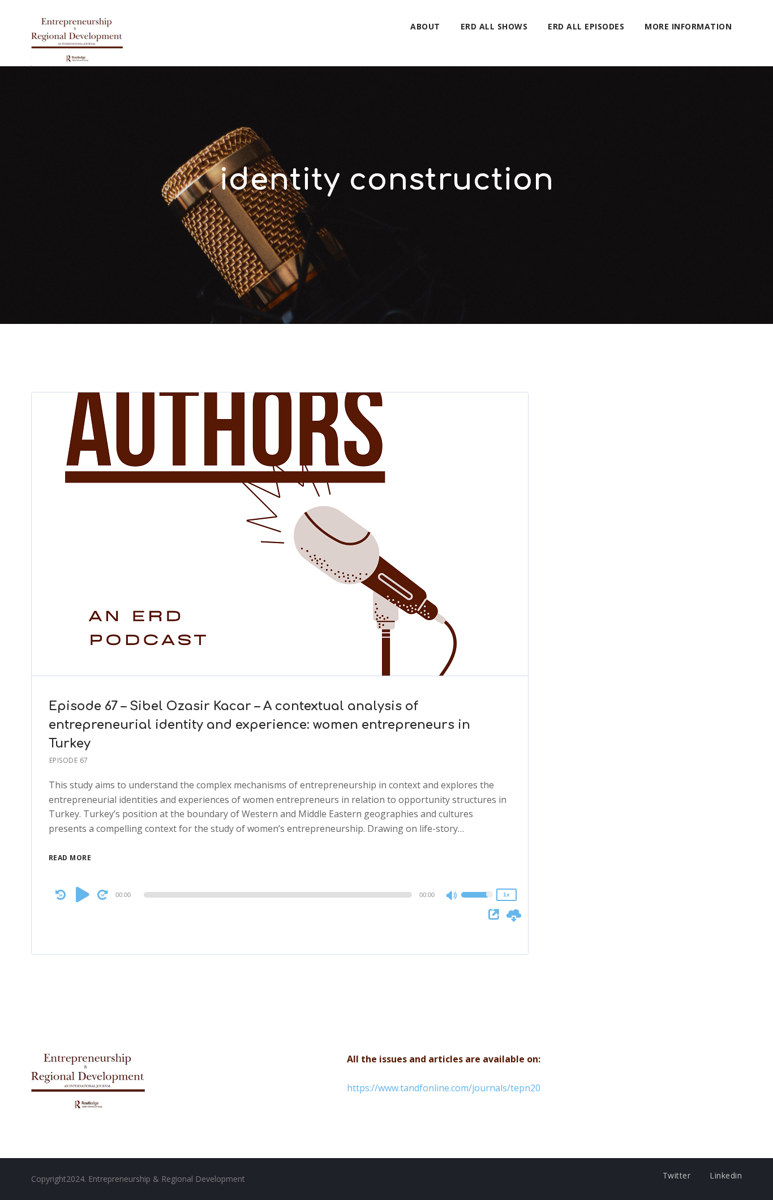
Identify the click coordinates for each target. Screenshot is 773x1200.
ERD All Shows (494, 26)
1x (506, 894)
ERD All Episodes (586, 26)
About (425, 26)
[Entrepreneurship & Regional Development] (77, 33)
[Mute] (452, 896)
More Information (688, 26)
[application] (280, 894)
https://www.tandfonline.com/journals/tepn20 (443, 1088)
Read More (70, 857)
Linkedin (726, 1175)
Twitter (677, 1175)
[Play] (82, 894)
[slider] (477, 902)
